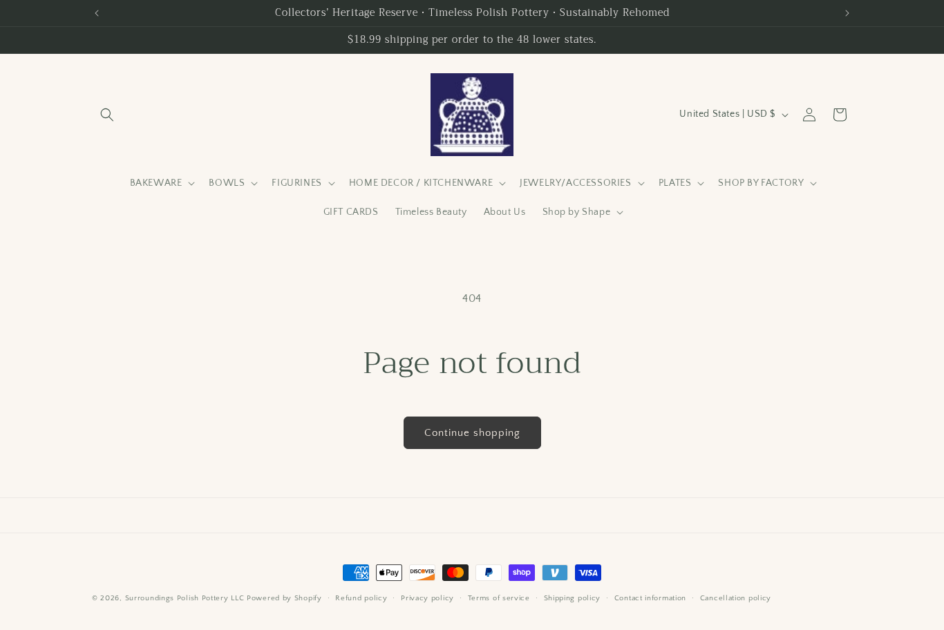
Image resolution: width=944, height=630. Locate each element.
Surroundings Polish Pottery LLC (185, 598)
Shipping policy (572, 598)
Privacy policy (427, 598)
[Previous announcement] (97, 13)
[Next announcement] (847, 13)
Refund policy (361, 598)
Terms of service (499, 598)
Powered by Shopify (284, 598)
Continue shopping (472, 433)
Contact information (650, 598)
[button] (107, 114)
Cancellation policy (735, 598)
